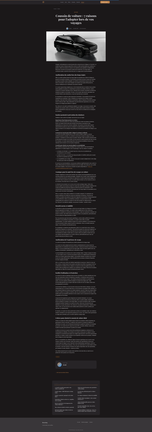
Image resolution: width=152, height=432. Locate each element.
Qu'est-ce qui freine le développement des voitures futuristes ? (63, 404)
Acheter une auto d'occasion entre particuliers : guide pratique (87, 388)
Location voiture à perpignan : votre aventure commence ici (87, 398)
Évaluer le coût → (105, 2)
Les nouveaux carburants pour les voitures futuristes (86, 392)
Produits (73, 2)
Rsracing (44, 422)
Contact (91, 422)
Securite (78, 2)
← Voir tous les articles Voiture (62, 372)
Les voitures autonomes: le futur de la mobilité (87, 395)
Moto (69, 2)
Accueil (62, 2)
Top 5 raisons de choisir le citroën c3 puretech (64, 407)
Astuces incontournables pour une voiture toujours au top (86, 402)
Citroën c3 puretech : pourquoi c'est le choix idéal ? (64, 396)
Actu (66, 2)
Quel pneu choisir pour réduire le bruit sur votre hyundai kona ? (64, 410)
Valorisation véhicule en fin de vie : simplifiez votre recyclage (64, 400)
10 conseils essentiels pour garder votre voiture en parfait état (63, 388)
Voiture (82, 2)
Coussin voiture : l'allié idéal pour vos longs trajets (64, 392)
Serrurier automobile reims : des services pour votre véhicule (86, 406)
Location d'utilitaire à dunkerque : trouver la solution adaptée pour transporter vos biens (87, 410)
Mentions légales (84, 422)
